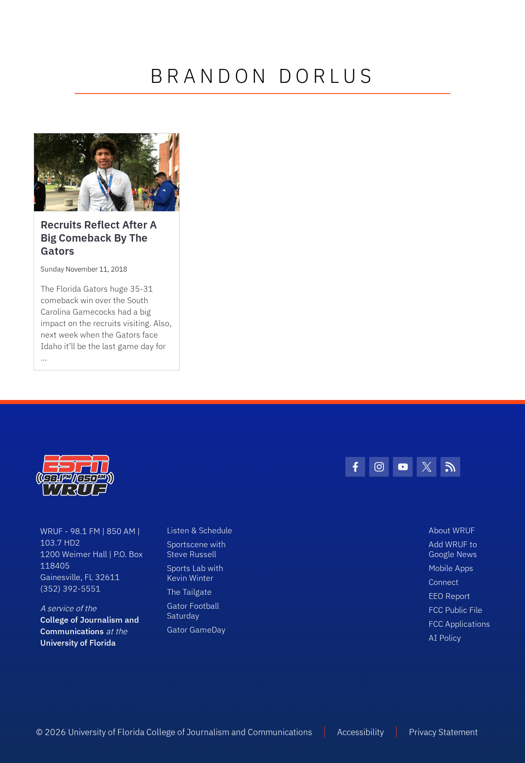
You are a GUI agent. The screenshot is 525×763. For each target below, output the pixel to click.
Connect (444, 581)
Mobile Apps (451, 567)
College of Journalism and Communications (89, 625)
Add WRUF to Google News (453, 549)
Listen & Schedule (199, 530)
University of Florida (78, 642)
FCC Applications (459, 623)
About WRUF (452, 530)
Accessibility (360, 732)
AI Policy (445, 637)
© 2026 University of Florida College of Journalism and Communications (174, 732)
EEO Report (449, 595)
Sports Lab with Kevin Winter (195, 572)
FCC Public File (455, 609)
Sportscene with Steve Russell (196, 549)
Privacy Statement (443, 732)
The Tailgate (189, 591)
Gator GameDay (196, 629)
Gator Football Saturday (193, 610)
